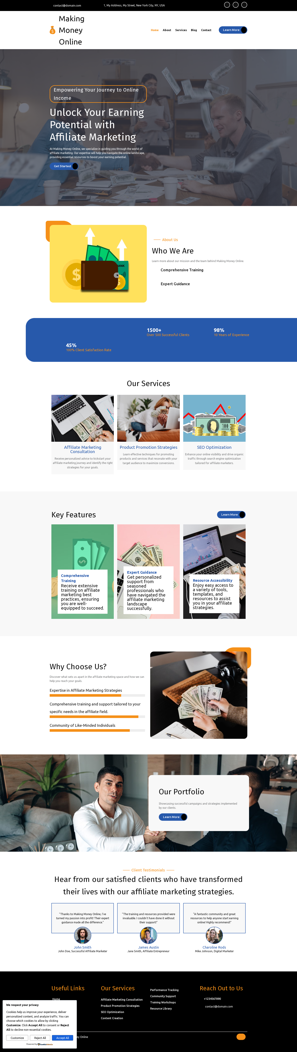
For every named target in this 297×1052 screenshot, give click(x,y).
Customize (17, 1037)
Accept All (62, 1037)
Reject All (40, 1037)
